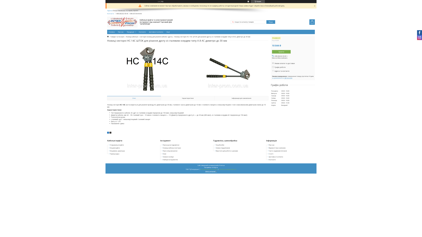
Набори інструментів (170, 160)
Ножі (164, 154)
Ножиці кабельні (132, 37)
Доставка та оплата (156, 32)
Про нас (121, 32)
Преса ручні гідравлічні (171, 145)
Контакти (142, 32)
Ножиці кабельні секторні (172, 148)
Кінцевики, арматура (117, 151)
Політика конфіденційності (227, 169)
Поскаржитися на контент (209, 169)
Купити (281, 52)
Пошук (271, 22)
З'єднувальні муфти (117, 145)
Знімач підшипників (223, 148)
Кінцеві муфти (115, 148)
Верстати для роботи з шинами (227, 151)
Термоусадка (114, 154)
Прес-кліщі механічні (170, 151)
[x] (110, 133)
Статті (271, 154)
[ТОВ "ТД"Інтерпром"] (122, 22)
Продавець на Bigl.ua (211, 167)
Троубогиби (220, 145)
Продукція (130, 32)
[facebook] (108, 133)
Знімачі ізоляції (168, 157)
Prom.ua (222, 165)
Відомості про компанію (277, 148)
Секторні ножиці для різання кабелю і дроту (156, 37)
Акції (168, 32)
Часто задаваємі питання (278, 151)
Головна (112, 32)
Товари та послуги (117, 37)
